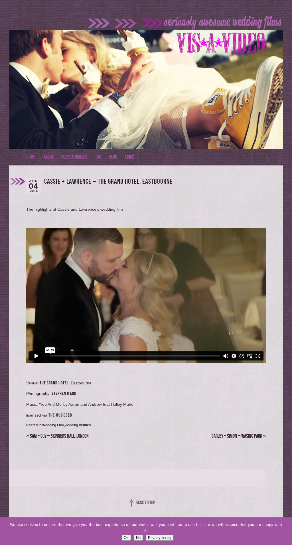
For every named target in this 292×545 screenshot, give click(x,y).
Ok (126, 538)
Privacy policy (159, 538)
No (138, 538)
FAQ (98, 157)
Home (30, 157)
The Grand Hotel (53, 383)
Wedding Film (53, 425)
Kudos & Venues (74, 157)
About (48, 157)
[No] (285, 531)
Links (129, 157)
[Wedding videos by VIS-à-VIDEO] (147, 29)
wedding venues (78, 425)
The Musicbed (60, 415)
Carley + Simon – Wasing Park (239, 436)
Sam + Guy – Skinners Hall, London (57, 436)
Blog (113, 157)
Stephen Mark (64, 393)
